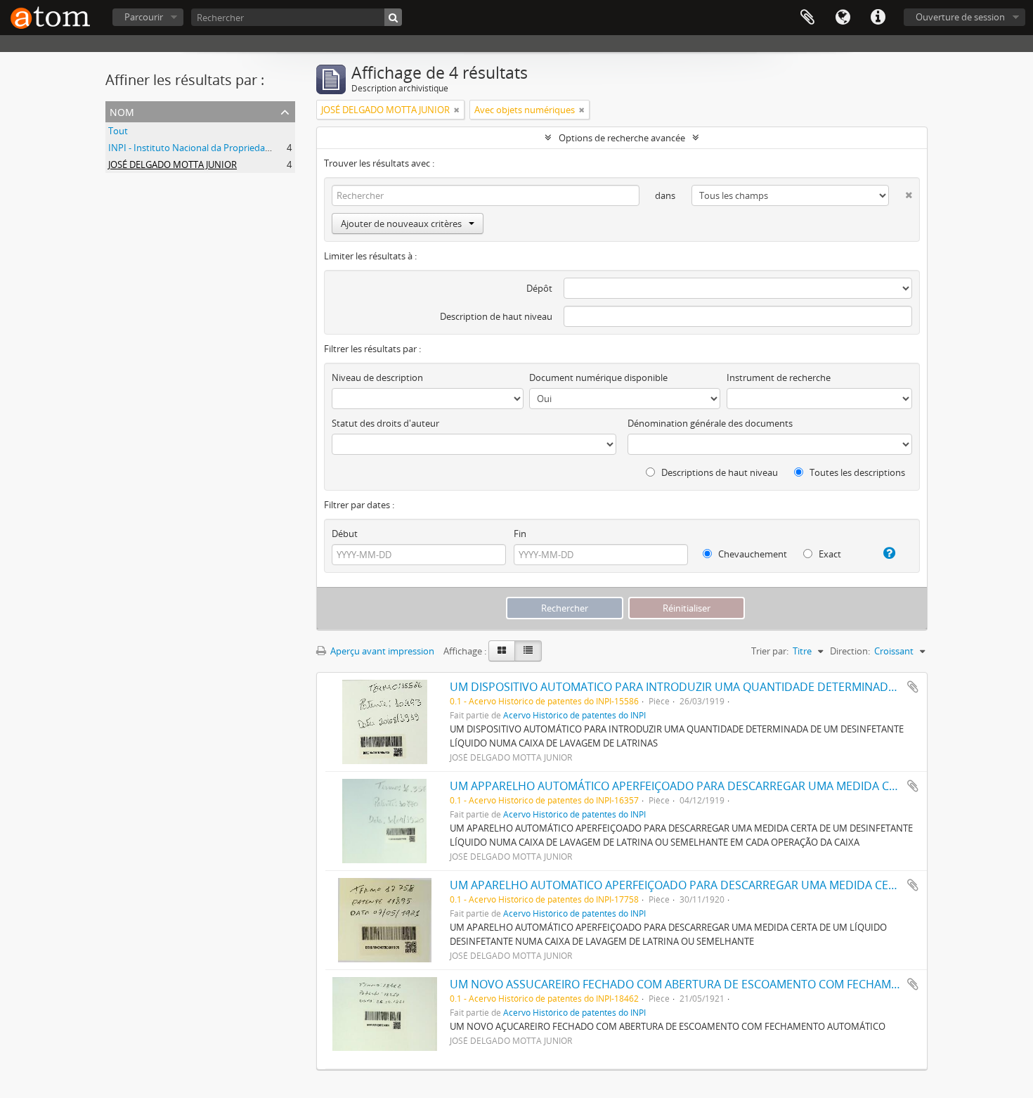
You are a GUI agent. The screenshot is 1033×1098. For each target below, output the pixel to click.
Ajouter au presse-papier (913, 687)
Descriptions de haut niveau (718, 472)
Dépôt (539, 288)
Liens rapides (877, 17)
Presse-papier (807, 17)
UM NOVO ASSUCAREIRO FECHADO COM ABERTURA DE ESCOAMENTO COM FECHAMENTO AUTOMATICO (722, 984)
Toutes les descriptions (856, 472)
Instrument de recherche (779, 377)
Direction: (850, 651)
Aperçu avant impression (381, 651)
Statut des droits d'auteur (385, 423)
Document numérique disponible (598, 377)
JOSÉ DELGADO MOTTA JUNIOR (172, 164)
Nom (122, 110)
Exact (829, 554)
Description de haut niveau (496, 316)
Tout (118, 130)
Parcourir (143, 17)
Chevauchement (751, 554)
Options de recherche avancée (622, 137)
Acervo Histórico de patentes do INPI (574, 715)
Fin (520, 533)
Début (345, 533)
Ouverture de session (960, 17)
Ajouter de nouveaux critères (401, 223)
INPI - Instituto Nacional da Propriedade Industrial (213, 147)
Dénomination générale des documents (710, 423)
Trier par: (769, 651)
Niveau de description (377, 377)
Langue (842, 17)
